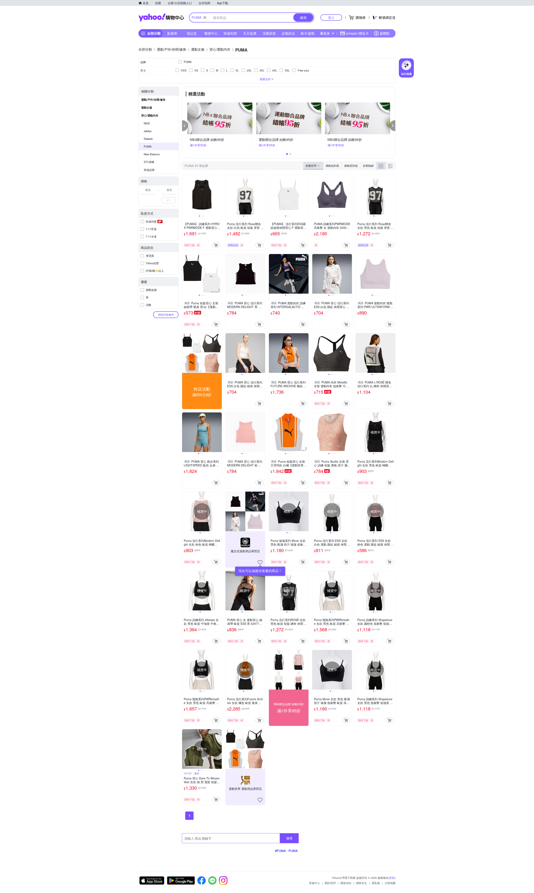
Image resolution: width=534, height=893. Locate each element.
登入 (331, 17)
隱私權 (376, 883)
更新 (392, 878)
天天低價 (249, 33)
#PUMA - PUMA (286, 850)
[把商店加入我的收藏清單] (260, 562)
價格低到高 (332, 166)
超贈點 (385, 33)
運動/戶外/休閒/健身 (153, 99)
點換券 (172, 33)
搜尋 (289, 838)
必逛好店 (288, 33)
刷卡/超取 (308, 33)
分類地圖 (390, 883)
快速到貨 (230, 33)
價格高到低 (351, 166)
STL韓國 (149, 162)
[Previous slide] (185, 194)
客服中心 (314, 883)
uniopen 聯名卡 (357, 33)
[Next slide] (219, 194)
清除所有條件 (166, 315)
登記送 (192, 33)
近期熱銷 (368, 166)
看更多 (325, 33)
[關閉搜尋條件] (204, 17)
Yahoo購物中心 (161, 18)
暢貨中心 (211, 33)
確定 (168, 200)
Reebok (148, 139)
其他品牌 (149, 170)
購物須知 (345, 883)
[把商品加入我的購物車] (216, 245)
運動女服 (146, 107)
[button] (185, 125)
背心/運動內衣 (149, 115)
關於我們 (330, 883)
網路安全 (361, 883)
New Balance (152, 154)
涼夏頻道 (269, 33)
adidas (148, 131)
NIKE (147, 123)
